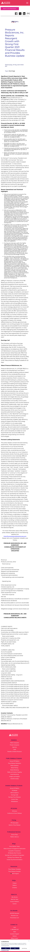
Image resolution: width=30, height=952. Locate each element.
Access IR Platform (14, 788)
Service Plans (14, 834)
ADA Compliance (14, 792)
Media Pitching (14, 767)
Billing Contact (14, 938)
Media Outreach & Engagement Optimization (14, 848)
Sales (14, 931)
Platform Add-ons (14, 836)
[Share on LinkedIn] (24, 13)
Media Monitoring (14, 770)
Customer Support (14, 933)
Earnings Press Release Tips (15, 857)
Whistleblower (14, 801)
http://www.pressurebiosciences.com (15, 536)
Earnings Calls (14, 794)
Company (14, 887)
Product (14, 883)
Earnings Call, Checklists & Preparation (14, 855)
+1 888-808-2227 (14, 929)
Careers (15, 903)
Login (14, 927)
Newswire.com (14, 915)
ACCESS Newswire (14, 913)
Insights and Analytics (14, 776)
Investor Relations (14, 901)
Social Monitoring (14, 774)
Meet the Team (14, 899)
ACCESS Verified (14, 778)
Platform (15, 885)
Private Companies (14, 745)
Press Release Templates (14, 869)
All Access (14, 811)
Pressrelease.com (14, 917)
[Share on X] (20, 13)
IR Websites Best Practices (14, 853)
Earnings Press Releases (14, 797)
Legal (14, 749)
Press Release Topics (14, 846)
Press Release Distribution (14, 763)
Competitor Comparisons (14, 850)
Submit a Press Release (14, 825)
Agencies (14, 747)
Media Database (15, 765)
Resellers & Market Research (14, 751)
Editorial (15, 936)
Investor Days (14, 799)
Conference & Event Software (14, 813)
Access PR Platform (14, 761)
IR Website (14, 790)
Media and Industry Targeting (14, 772)
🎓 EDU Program (14, 873)
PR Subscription (14, 822)
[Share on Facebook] (16, 13)
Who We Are (15, 897)
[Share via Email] (28, 13)
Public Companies (14, 742)
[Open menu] (27, 3)
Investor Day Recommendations (14, 859)
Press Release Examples (14, 871)
